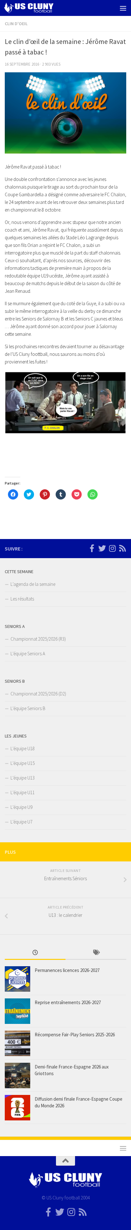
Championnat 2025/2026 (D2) (38, 694)
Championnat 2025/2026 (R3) (38, 639)
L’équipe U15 (22, 763)
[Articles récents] (35, 953)
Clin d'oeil (16, 23)
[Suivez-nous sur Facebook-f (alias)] (92, 548)
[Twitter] (102, 548)
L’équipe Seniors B (27, 708)
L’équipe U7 (21, 822)
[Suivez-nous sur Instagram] (112, 548)
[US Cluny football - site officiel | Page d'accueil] (37, 8)
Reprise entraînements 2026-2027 (68, 1002)
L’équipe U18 (22, 748)
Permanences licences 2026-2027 (67, 970)
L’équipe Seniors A (27, 654)
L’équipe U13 (22, 778)
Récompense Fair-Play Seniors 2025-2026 (75, 1035)
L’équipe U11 (22, 792)
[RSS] (122, 548)
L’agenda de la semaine (32, 584)
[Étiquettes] (96, 953)
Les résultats (22, 599)
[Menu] (123, 8)
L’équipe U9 (21, 807)
